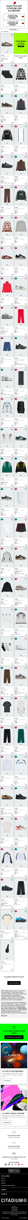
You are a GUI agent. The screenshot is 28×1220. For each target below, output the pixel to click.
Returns (3, 1178)
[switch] (18, 1171)
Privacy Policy (15, 1210)
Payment (3, 1183)
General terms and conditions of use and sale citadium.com (14, 1212)
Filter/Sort (13, 29)
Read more (4, 1015)
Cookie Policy (14, 1209)
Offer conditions (14, 1214)
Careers (14, 1206)
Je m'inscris (6, 1080)
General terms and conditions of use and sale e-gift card (14, 1213)
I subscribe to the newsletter (14, 1037)
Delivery (3, 1180)
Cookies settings (14, 1207)
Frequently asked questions (8, 1185)
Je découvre (6, 1122)
